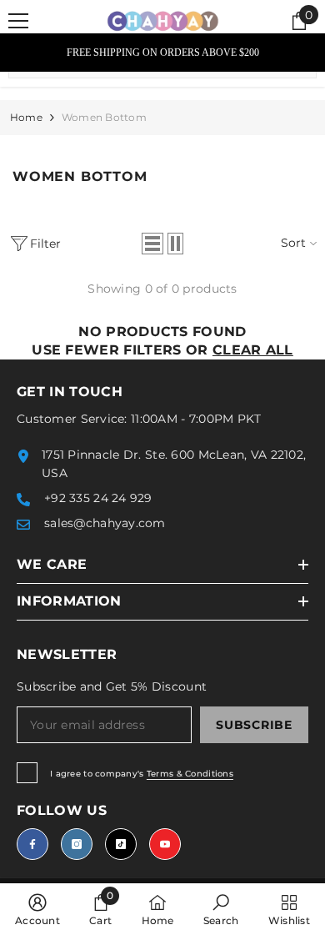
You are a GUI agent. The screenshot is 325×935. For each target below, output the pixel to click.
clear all (252, 350)
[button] (152, 243)
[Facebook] (32, 844)
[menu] (18, 21)
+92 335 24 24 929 (98, 497)
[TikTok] (121, 844)
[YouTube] (165, 844)
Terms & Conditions (190, 773)
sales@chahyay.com (105, 522)
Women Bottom (104, 117)
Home (26, 117)
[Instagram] (76, 844)
